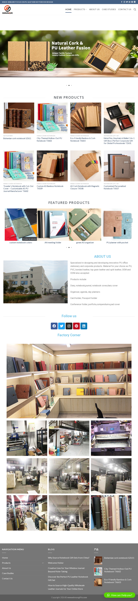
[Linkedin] (83, 326)
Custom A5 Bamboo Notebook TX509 (50, 187)
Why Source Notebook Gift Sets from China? (68, 557)
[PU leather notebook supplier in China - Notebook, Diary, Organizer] (15, 9)
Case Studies (109, 9)
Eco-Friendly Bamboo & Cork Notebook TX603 (82, 139)
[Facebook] (54, 326)
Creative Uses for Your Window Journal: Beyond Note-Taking (66, 570)
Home (68, 9)
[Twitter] (61, 326)
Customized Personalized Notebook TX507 (115, 187)
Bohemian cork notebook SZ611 (17, 138)
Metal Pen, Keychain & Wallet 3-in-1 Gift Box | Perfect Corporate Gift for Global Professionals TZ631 (119, 140)
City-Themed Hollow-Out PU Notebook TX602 (49, 139)
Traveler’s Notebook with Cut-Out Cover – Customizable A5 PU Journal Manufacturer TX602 (18, 188)
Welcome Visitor (56, 562)
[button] (66, 85)
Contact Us (124, 9)
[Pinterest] (76, 326)
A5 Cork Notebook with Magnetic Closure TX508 (84, 187)
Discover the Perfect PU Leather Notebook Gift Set (68, 578)
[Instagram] (69, 326)
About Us (94, 9)
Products (79, 9)
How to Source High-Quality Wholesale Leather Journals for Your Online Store (66, 587)
